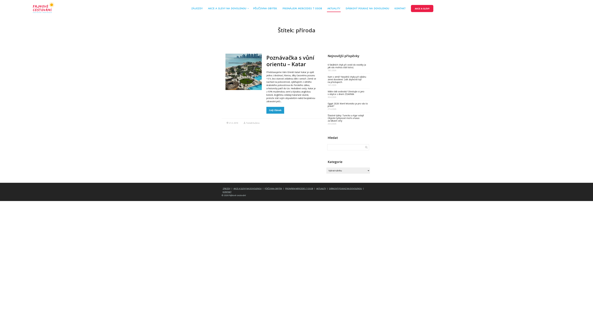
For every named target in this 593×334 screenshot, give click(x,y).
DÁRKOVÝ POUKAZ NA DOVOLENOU (367, 8)
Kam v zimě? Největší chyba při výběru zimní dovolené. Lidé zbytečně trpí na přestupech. (347, 79)
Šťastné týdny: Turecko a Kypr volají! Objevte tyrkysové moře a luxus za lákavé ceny (346, 118)
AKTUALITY (333, 8)
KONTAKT (400, 8)
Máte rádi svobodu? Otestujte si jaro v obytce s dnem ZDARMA (346, 93)
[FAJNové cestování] (43, 8)
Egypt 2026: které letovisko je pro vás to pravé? (348, 105)
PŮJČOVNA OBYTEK (265, 8)
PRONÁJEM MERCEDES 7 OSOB (302, 8)
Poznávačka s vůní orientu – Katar (290, 61)
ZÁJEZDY (197, 8)
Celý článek (275, 110)
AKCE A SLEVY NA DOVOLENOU (227, 8)
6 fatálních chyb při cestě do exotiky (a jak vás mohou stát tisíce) (347, 66)
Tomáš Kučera (252, 123)
